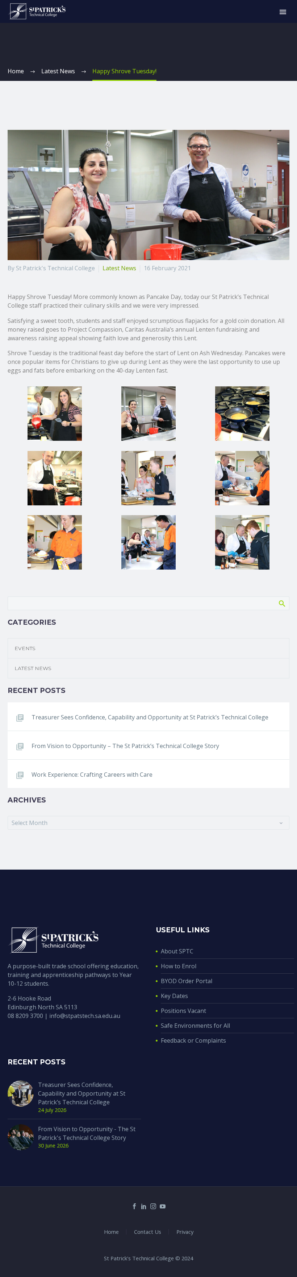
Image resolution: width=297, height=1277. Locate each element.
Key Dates (174, 996)
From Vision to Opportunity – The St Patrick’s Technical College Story (125, 746)
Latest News (119, 268)
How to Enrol (178, 966)
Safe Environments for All (195, 1026)
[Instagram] (153, 1206)
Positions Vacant (183, 1011)
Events (24, 648)
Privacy (184, 1232)
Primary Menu (282, 12)
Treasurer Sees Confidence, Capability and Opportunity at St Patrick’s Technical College (150, 717)
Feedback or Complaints (193, 1040)
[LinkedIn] (144, 1206)
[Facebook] (134, 1206)
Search (281, 603)
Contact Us (147, 1232)
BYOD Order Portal (186, 981)
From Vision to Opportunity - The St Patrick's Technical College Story (86, 1133)
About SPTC (177, 951)
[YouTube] (163, 1206)
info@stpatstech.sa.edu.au (84, 1016)
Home (111, 1232)
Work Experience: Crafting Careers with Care (92, 775)
